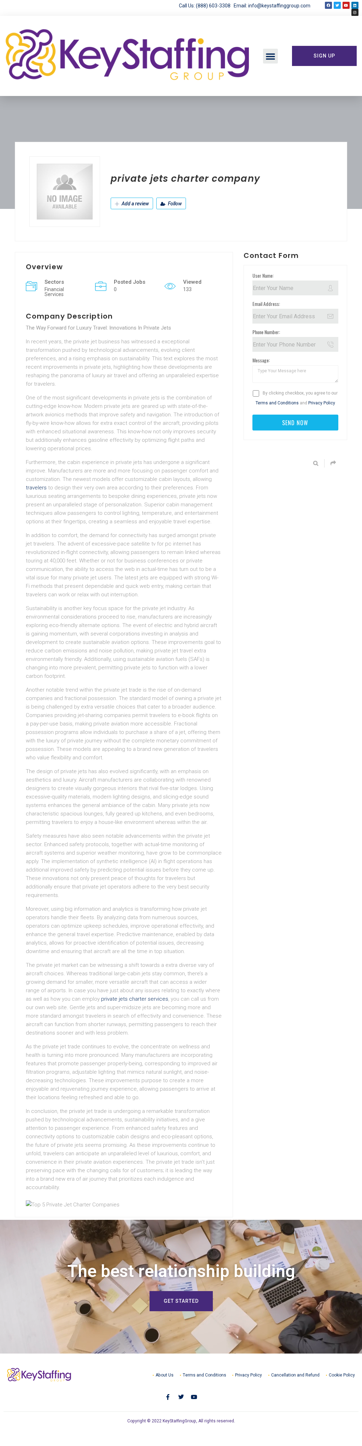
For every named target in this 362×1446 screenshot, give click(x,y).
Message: (261, 360)
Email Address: (266, 303)
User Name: (263, 275)
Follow (174, 203)
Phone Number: (266, 332)
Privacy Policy (321, 402)
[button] (270, 56)
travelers (36, 487)
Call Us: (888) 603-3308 (206, 5)
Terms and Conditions (277, 402)
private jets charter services (134, 999)
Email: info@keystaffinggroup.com (272, 5)
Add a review (135, 203)
